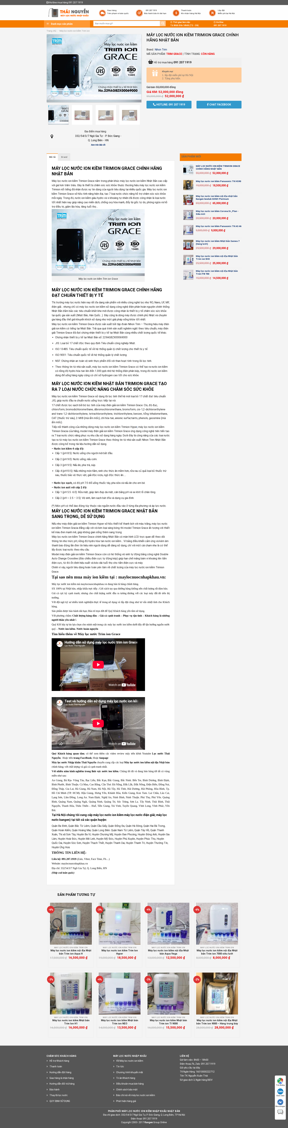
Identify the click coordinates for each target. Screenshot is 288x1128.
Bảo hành (55, 1089)
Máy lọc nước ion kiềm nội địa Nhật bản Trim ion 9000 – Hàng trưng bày (217, 1022)
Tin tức (120, 1066)
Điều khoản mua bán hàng (130, 1083)
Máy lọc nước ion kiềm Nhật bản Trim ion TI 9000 (168, 1022)
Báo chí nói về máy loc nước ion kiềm (135, 1095)
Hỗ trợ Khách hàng (59, 1060)
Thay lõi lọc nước (59, 1095)
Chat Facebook (220, 104)
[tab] (52, 156)
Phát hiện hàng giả (126, 1101)
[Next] (135, 68)
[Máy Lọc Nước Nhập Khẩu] (68, 13)
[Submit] (163, 23)
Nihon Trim (161, 49)
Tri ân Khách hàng (125, 1078)
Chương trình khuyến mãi (129, 1072)
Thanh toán (56, 1066)
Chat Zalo (280, 1096)
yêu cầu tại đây (192, 1067)
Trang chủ (51, 31)
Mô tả (52, 157)
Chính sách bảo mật (127, 1089)
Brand (64, 157)
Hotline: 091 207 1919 (170, 104)
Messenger (280, 1106)
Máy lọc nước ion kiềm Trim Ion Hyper (120, 952)
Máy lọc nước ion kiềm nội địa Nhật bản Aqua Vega (168, 952)
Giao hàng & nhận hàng (62, 1078)
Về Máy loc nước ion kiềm (129, 1060)
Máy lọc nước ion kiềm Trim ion (75, 31)
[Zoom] (51, 98)
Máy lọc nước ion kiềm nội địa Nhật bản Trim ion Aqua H (70, 952)
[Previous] (53, 68)
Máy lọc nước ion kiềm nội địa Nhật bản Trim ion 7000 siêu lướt (217, 952)
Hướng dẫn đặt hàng (60, 1072)
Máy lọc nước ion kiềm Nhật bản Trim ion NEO (119, 1022)
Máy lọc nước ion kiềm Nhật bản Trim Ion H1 (71, 1022)
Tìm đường (280, 1085)
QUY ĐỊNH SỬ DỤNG (60, 1101)
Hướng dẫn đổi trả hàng (62, 1083)
